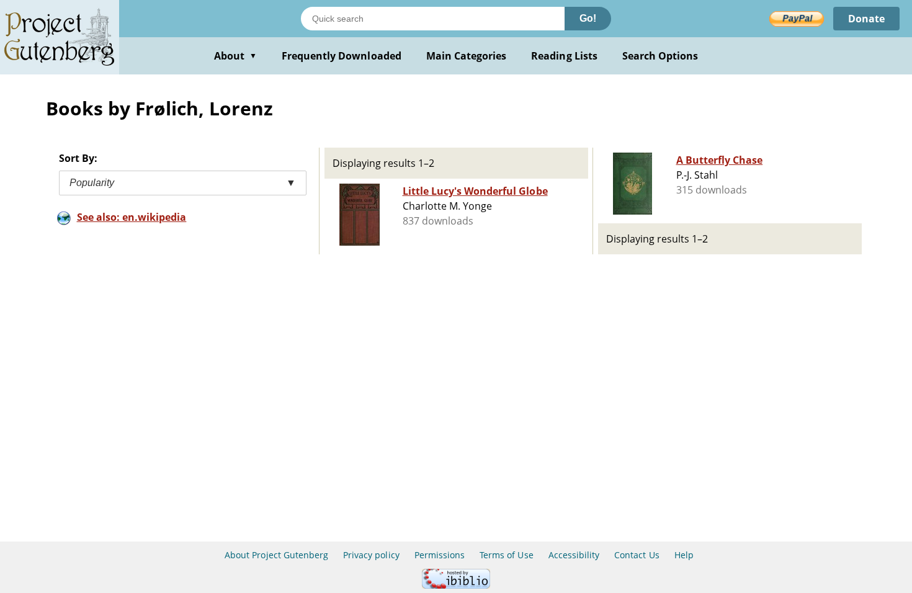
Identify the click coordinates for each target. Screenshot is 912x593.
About (235, 56)
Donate (866, 18)
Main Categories (466, 56)
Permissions (439, 555)
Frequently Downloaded (341, 56)
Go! (587, 18)
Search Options (660, 56)
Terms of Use (506, 555)
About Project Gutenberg (276, 555)
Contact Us (636, 555)
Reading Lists (564, 56)
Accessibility (574, 555)
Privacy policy (371, 555)
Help (684, 555)
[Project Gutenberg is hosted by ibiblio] (456, 585)
